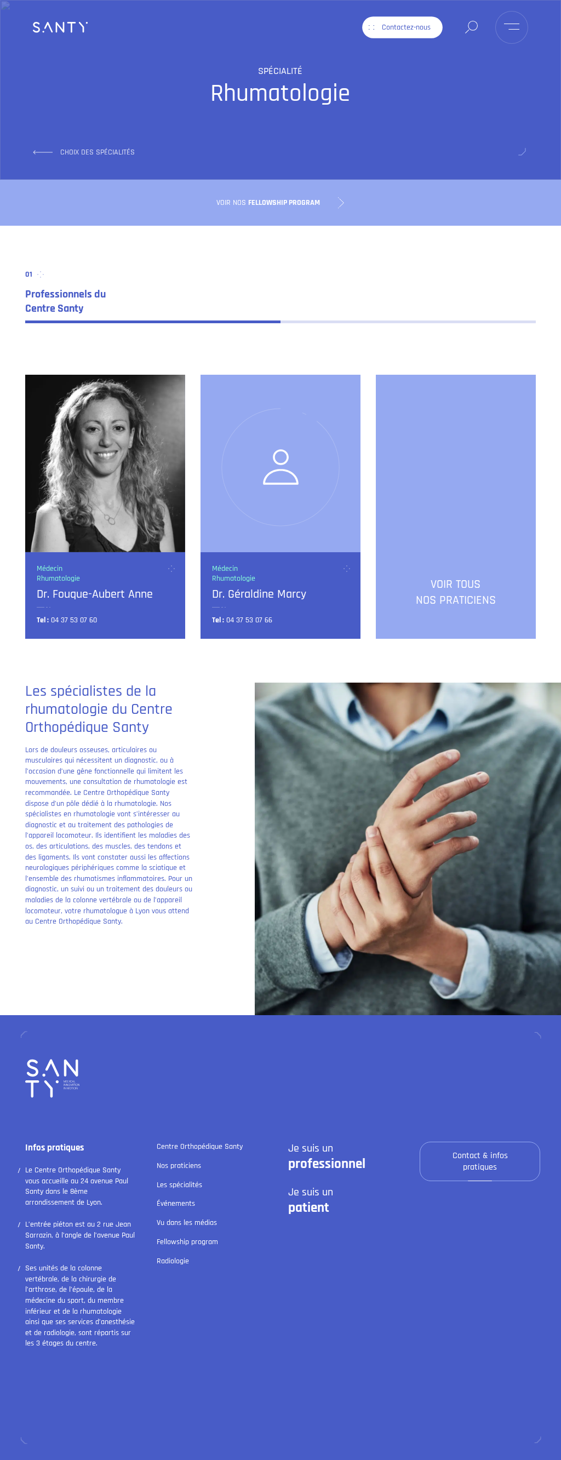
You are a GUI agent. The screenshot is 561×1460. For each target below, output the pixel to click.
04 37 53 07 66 (249, 620)
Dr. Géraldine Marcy (259, 594)
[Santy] (60, 27)
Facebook (78, 1433)
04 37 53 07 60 (74, 620)
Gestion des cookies (289, 1436)
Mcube (526, 1436)
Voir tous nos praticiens (456, 592)
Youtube (118, 1433)
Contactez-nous (406, 27)
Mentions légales (201, 1436)
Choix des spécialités (97, 152)
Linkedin (38, 1433)
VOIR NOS (268, 202)
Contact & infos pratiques (480, 1161)
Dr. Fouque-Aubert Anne (95, 594)
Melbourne (490, 1436)
